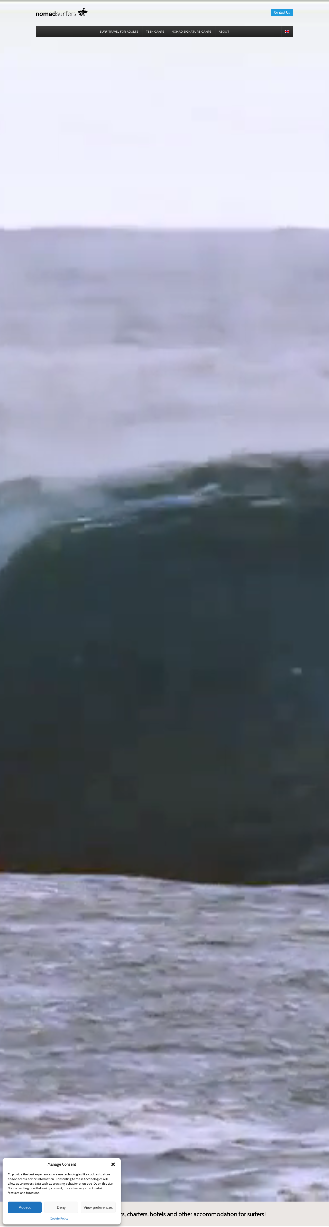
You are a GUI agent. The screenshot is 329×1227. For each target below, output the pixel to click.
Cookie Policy (59, 1218)
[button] (113, 1164)
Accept (25, 1207)
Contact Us (282, 12)
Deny (61, 1207)
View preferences (98, 1207)
